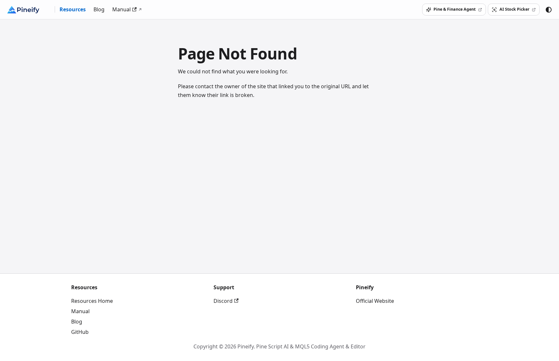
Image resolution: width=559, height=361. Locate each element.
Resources (73, 9)
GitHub (80, 331)
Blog (98, 9)
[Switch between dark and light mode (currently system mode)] (548, 10)
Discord (223, 300)
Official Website (375, 300)
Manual (121, 9)
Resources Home (92, 300)
